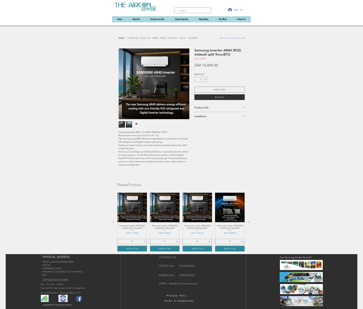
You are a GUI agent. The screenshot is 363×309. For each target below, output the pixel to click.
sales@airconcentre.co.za (183, 283)
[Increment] (205, 79)
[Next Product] (249, 222)
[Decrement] (196, 79)
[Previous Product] (113, 222)
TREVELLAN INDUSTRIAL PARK (57, 261)
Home (121, 38)
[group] (181, 222)
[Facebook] (79, 298)
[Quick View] (132, 207)
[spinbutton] (200, 79)
